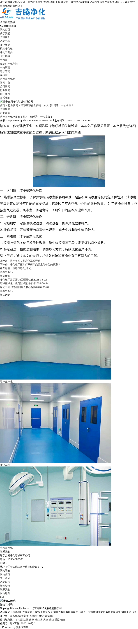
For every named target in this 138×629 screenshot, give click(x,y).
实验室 (4, 75)
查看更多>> (6, 272)
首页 (2, 105)
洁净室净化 (19, 268)
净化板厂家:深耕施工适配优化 (23, 279)
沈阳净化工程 (52, 2)
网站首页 (5, 29)
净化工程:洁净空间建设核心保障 (24, 287)
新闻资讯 (5, 585)
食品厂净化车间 (9, 63)
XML (2, 597)
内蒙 (20, 619)
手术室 (4, 60)
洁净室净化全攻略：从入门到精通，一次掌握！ (47, 105)
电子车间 (5, 71)
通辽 (57, 619)
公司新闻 (5, 86)
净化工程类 (6, 52)
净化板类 (5, 44)
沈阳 (25, 619)
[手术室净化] (55, 506)
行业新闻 (5, 90)
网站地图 (5, 593)
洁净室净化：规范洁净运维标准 (24, 283)
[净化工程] (55, 422)
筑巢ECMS (22, 627)
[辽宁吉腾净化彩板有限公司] (23, 13)
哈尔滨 (38, 619)
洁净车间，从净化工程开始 (25, 260)
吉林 (31, 619)
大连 (45, 619)
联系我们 (5, 97)
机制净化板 (6, 48)
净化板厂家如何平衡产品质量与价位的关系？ (35, 264)
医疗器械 (5, 56)
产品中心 (5, 41)
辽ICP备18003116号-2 (23, 623)
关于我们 (5, 33)
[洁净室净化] (55, 339)
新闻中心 (5, 82)
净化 (28, 268)
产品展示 (5, 582)
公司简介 (5, 37)
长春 (62, 619)
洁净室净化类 (7, 78)
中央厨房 (5, 67)
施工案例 (5, 94)
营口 (51, 619)
